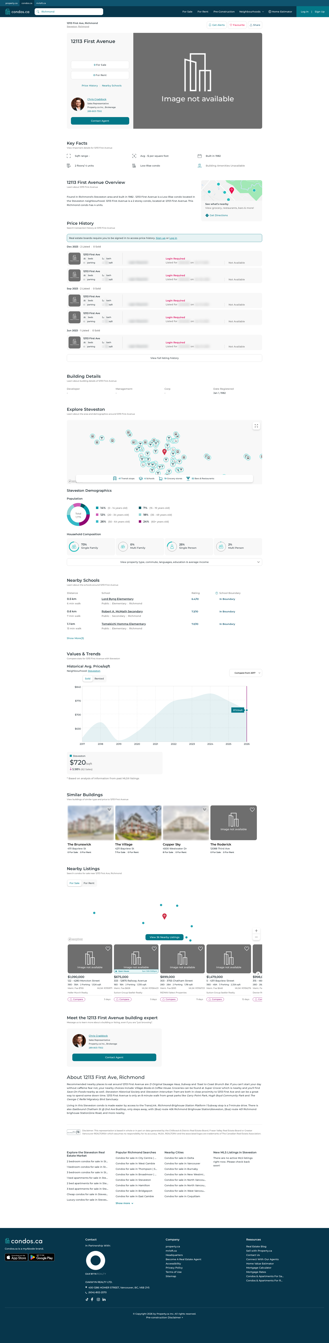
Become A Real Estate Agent (183, 1259)
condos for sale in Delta (179, 1158)
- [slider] (224, 682)
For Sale (187, 11)
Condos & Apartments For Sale (265, 1276)
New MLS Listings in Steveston (235, 1152)
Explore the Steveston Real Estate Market (86, 1154)
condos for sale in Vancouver (182, 1163)
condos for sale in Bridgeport (134, 1190)
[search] (69, 11)
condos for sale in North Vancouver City (189, 1179)
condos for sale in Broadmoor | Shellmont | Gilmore (148, 1174)
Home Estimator (282, 11)
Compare (78, 999)
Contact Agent (100, 120)
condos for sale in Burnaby (181, 1168)
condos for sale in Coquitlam (182, 1196)
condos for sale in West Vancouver (185, 1190)
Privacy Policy (174, 1267)
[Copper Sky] (204, 810)
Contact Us (253, 1255)
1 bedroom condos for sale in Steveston (91, 1166)
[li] (104, 1299)
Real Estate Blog (256, 1246)
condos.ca (27, 3)
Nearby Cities (174, 1152)
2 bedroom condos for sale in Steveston (91, 1161)
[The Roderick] (252, 810)
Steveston (72, 26)
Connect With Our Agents (262, 1259)
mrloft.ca (41, 3)
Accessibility (173, 1263)
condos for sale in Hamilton (133, 1185)
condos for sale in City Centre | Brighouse (141, 1158)
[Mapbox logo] (75, 481)
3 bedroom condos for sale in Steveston (91, 1172)
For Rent (203, 11)
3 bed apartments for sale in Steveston (91, 1188)
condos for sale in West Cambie (135, 1163)
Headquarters (174, 1255)
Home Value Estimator (260, 1263)
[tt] (87, 1299)
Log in (173, 238)
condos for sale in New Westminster (187, 1174)
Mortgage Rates (256, 1272)
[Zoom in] (256, 931)
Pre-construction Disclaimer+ (164, 1317)
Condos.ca (11, 1248)
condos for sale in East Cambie (135, 1196)
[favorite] (108, 949)
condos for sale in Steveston (133, 1179)
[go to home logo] (23, 1240)
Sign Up (320, 11)
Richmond (83, 26)
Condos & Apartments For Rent (265, 1280)
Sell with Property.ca (259, 1250)
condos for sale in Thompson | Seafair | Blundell (145, 1168)
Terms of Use (174, 1272)
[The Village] (157, 810)
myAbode (29, 1248)
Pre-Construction (224, 11)
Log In (305, 11)
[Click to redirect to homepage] (17, 12)
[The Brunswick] (109, 810)
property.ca (11, 3)
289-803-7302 (94, 111)
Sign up (161, 238)
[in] (99, 1299)
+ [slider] (257, 682)
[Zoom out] (256, 937)
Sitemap (171, 1276)
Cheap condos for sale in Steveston (89, 1194)
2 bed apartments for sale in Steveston (91, 1183)
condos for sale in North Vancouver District (191, 1185)
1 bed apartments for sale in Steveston (90, 1177)
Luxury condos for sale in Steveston (89, 1199)
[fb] (93, 1299)
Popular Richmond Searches (136, 1152)
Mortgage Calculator (258, 1267)
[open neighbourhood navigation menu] (263, 11)
